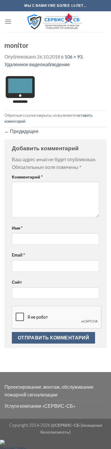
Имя (17, 227)
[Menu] (8, 21)
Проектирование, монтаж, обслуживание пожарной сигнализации (49, 390)
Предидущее (21, 131)
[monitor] (20, 88)
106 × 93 (73, 56)
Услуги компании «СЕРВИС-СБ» (39, 406)
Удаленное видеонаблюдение (37, 64)
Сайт (17, 281)
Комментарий (27, 176)
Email (18, 254)
